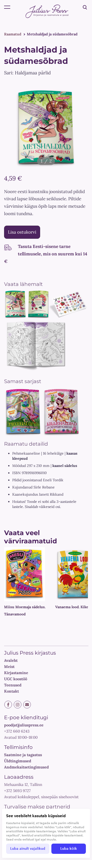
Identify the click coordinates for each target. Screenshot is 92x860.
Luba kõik (68, 848)
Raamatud (12, 34)
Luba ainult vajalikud (27, 848)
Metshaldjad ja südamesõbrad (52, 34)
